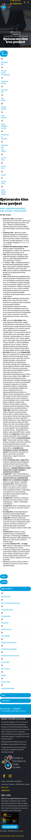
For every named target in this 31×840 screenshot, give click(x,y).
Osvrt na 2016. (3, 159)
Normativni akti (4, 63)
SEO (22, 836)
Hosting (18, 836)
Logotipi (3, 175)
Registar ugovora (3, 108)
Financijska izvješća (4, 82)
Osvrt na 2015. (3, 167)
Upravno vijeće (3, 182)
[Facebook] (24, 2)
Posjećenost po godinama (4, 136)
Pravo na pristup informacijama (4, 73)
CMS (13, 836)
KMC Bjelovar (15, 32)
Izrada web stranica (5, 836)
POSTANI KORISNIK (9, 827)
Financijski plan (4, 91)
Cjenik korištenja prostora (4, 126)
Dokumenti (17, 34)
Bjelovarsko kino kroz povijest (4, 148)
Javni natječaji (3, 116)
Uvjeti (21, 831)
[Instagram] (28, 2)
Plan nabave (3, 99)
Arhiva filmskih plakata (3, 192)
